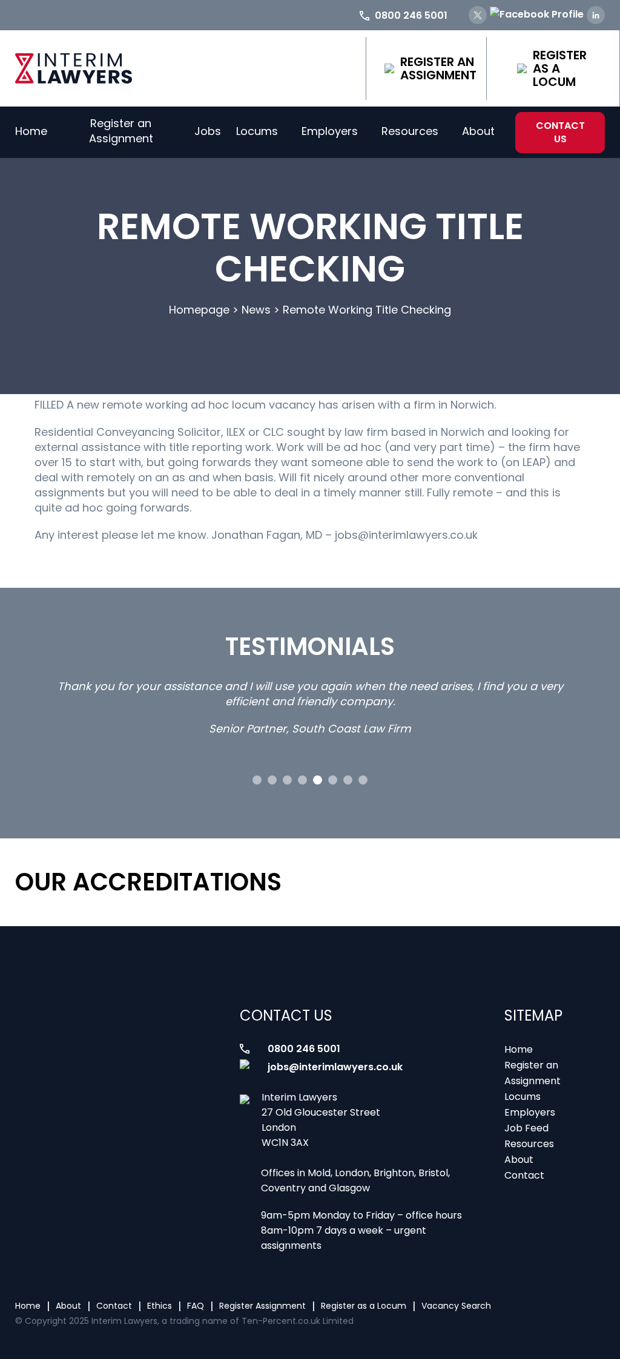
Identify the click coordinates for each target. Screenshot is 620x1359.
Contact (524, 1175)
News (256, 309)
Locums (257, 131)
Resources (409, 131)
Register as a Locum (560, 68)
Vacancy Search (456, 1306)
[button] (257, 780)
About (478, 131)
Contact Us (560, 132)
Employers (330, 131)
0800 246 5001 (304, 1049)
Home (31, 131)
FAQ (195, 1306)
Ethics (159, 1306)
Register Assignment (262, 1306)
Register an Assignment (438, 68)
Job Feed (526, 1128)
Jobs (207, 131)
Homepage (199, 309)
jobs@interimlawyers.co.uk (335, 1067)
